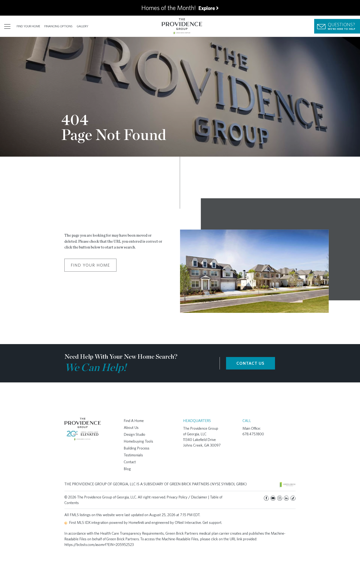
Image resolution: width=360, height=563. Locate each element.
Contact (130, 462)
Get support (211, 522)
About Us (131, 427)
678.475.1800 (253, 434)
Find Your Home (28, 26)
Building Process (136, 448)
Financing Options (58, 26)
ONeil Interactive (188, 522)
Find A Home (134, 420)
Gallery (82, 26)
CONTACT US (250, 363)
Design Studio (134, 434)
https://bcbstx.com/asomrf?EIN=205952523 (99, 544)
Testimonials (133, 455)
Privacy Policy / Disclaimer (187, 497)
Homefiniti (136, 522)
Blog (127, 469)
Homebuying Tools (138, 441)
